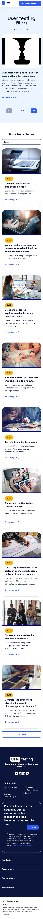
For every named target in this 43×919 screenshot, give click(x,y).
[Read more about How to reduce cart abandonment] (21, 177)
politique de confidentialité (21, 845)
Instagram (20, 773)
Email (8, 825)
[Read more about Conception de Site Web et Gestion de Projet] (21, 498)
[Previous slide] (9, 110)
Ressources (8, 887)
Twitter (27, 773)
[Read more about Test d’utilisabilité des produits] (21, 435)
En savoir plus (8, 97)
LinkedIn (23, 773)
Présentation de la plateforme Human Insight (30, 790)
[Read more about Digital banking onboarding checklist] (21, 240)
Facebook (16, 773)
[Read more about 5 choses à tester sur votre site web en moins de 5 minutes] (21, 373)
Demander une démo (30, 3)
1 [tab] (19, 110)
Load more (21, 734)
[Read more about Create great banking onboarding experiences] (21, 307)
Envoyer (33, 827)
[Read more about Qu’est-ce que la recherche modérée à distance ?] (21, 630)
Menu (8, 3)
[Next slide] (34, 110)
